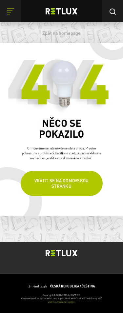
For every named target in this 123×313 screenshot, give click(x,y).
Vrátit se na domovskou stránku (61, 183)
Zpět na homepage (61, 33)
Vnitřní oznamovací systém (61, 302)
